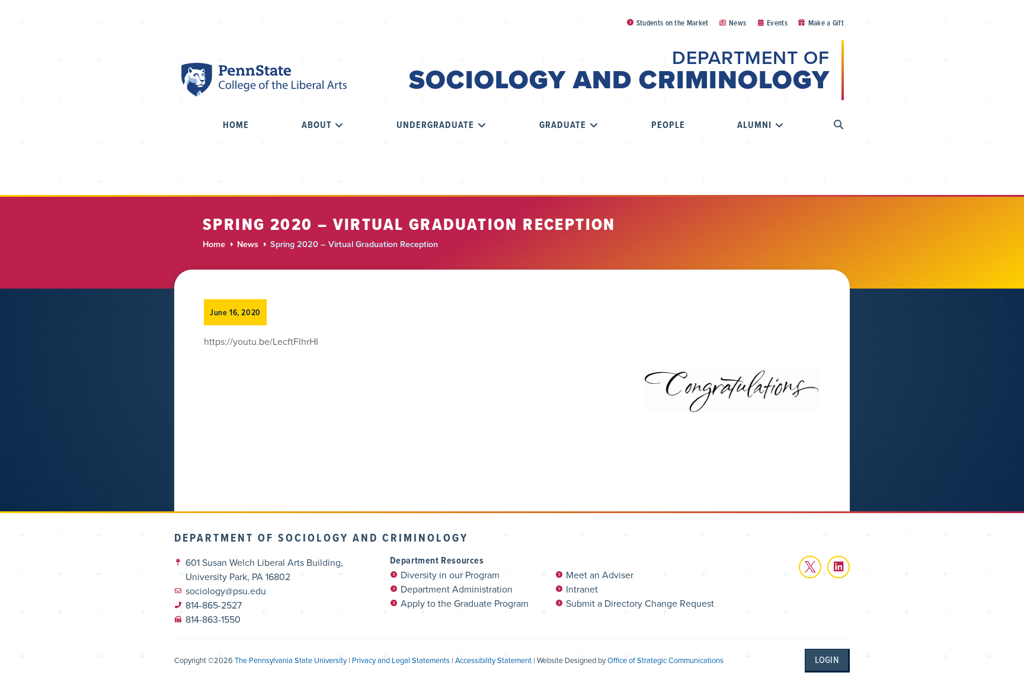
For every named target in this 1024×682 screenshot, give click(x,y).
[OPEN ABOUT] (339, 125)
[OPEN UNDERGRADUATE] (482, 125)
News (247, 244)
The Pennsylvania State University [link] (291, 660)
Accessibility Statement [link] (493, 660)
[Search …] (839, 125)
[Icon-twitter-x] (810, 567)
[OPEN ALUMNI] (779, 125)
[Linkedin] (838, 567)
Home (214, 244)
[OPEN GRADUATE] (594, 125)
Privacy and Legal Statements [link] (401, 660)
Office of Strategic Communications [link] (665, 660)
